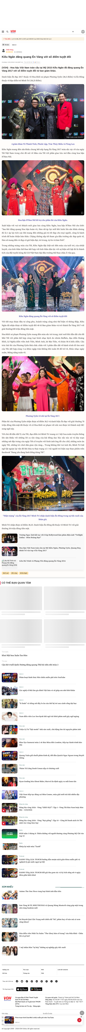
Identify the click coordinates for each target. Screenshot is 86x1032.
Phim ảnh (22, 726)
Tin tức (7, 45)
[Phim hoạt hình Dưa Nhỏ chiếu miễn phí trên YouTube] (9, 677)
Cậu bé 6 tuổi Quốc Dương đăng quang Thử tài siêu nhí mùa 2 (30, 664)
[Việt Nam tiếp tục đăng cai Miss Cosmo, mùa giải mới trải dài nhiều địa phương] (9, 794)
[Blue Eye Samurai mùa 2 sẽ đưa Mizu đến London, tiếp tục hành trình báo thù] (9, 742)
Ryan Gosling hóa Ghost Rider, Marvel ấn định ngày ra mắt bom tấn (47, 781)
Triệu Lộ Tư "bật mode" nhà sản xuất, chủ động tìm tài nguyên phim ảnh (50, 729)
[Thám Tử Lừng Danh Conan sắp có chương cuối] (9, 768)
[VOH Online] (13, 32)
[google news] (41, 981)
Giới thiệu (5, 1013)
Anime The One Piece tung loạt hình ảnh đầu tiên (40, 891)
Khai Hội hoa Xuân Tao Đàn (14, 655)
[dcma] (46, 981)
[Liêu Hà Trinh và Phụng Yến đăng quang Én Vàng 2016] (9, 564)
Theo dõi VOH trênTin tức (32, 62)
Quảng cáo (5, 969)
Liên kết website (63, 969)
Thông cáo (26, 973)
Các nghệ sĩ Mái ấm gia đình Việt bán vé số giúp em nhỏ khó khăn (47, 690)
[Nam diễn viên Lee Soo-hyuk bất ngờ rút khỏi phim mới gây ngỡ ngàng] (9, 716)
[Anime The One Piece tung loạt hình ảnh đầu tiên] (9, 894)
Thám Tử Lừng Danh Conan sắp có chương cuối (39, 768)
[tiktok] (26, 981)
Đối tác (4, 973)
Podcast (21, 856)
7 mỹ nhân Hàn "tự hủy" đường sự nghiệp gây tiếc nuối (42, 947)
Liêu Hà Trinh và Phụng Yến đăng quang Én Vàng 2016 (42, 561)
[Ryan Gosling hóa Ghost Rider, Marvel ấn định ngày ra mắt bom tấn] (9, 781)
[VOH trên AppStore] (22, 989)
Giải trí (14, 45)
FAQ (42, 973)
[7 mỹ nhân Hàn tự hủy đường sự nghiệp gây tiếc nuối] (9, 951)
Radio (21, 830)
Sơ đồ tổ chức (47, 1013)
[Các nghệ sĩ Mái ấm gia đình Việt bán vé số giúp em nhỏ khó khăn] (9, 690)
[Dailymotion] (56, 981)
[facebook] (17, 981)
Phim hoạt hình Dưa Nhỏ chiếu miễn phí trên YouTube (42, 677)
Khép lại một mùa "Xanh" (30, 846)
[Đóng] (81, 1016)
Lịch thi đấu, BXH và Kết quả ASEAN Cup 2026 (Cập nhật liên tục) (31, 39)
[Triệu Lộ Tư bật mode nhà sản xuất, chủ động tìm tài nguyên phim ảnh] (9, 729)
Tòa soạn (26, 969)
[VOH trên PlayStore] (36, 989)
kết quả (6, 573)
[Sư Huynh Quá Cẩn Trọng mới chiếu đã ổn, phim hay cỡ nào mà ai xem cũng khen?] (9, 922)
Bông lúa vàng (23, 804)
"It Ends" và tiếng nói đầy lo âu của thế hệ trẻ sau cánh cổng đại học (48, 703)
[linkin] (36, 981)
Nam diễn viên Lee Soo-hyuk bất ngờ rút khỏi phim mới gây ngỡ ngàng (49, 716)
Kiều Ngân (24, 573)
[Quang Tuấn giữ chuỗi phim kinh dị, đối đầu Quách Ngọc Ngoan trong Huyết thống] (9, 755)
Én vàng (14, 573)
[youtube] (21, 981)
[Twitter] (51, 981)
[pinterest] (31, 981)
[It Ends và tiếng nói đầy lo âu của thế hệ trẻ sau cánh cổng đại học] (9, 703)
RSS (42, 969)
